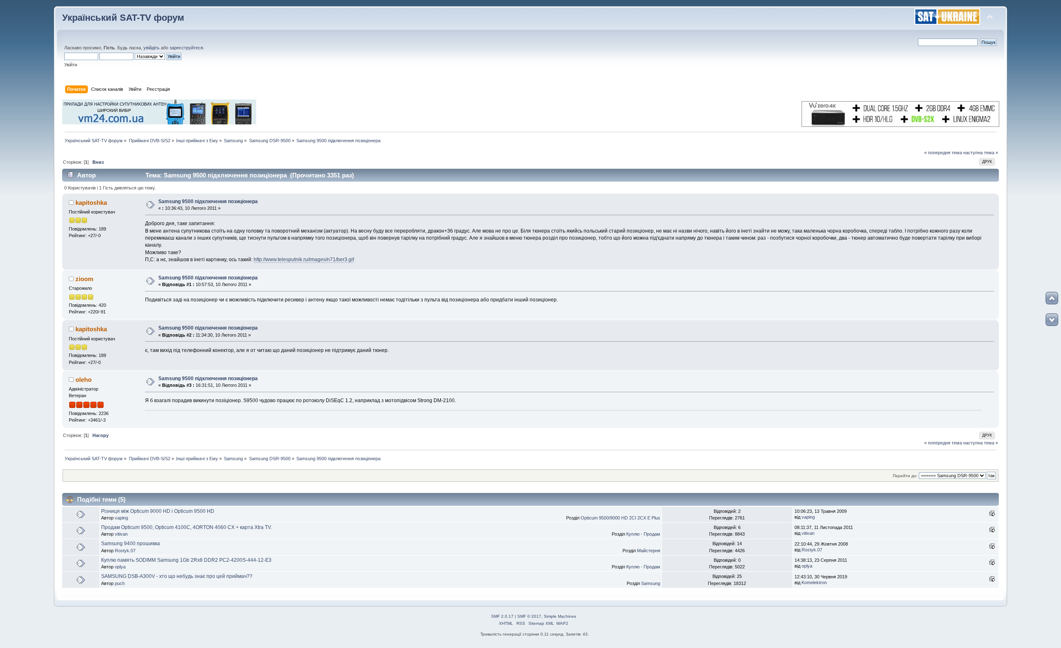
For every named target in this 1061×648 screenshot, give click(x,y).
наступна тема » (980, 152)
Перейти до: (905, 475)
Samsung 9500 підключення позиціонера (208, 201)
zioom (84, 278)
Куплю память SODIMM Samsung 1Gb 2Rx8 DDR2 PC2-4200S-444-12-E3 (186, 560)
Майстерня (648, 550)
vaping (121, 517)
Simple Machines (560, 616)
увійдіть (151, 47)
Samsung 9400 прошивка (130, 543)
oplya (120, 566)
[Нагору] (1052, 298)
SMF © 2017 (529, 616)
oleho (83, 379)
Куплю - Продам (643, 534)
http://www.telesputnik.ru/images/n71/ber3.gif (304, 259)
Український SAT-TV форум (123, 17)
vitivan (121, 534)
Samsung (650, 583)
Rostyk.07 (125, 550)
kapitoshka (91, 202)
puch (120, 583)
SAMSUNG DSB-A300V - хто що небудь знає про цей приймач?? (176, 576)
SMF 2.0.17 (502, 616)
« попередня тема (943, 152)
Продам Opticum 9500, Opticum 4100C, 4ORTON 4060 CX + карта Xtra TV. (186, 527)
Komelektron (814, 582)
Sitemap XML (541, 623)
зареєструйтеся (186, 47)
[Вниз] (1052, 319)
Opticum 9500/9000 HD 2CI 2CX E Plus (620, 517)
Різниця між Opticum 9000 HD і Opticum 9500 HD (157, 511)
